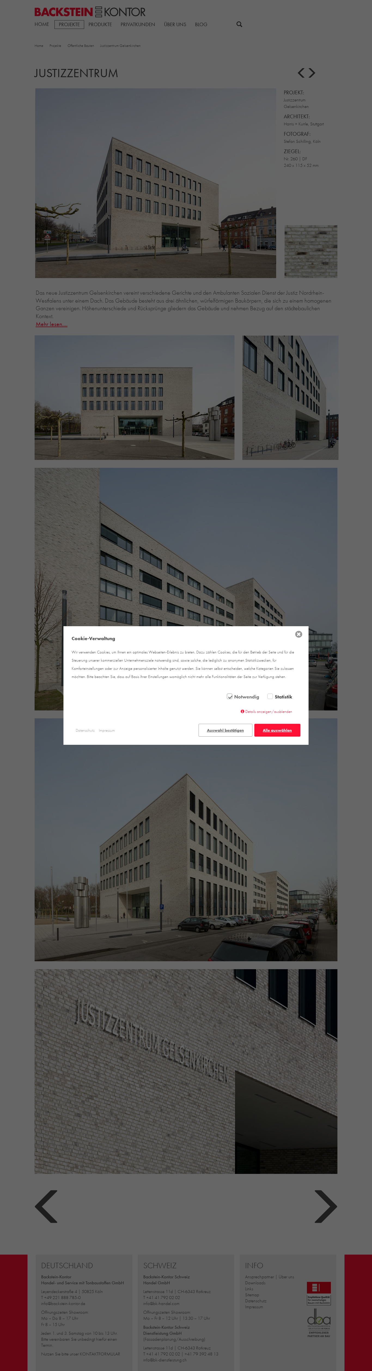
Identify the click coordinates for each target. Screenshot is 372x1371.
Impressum (107, 730)
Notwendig (246, 696)
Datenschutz (85, 730)
